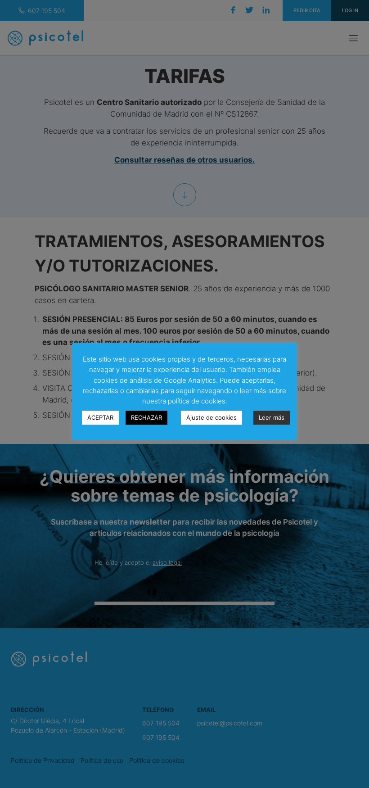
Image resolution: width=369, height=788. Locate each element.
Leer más (271, 417)
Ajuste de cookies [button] (211, 417)
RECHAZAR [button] (146, 417)
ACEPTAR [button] (100, 417)
